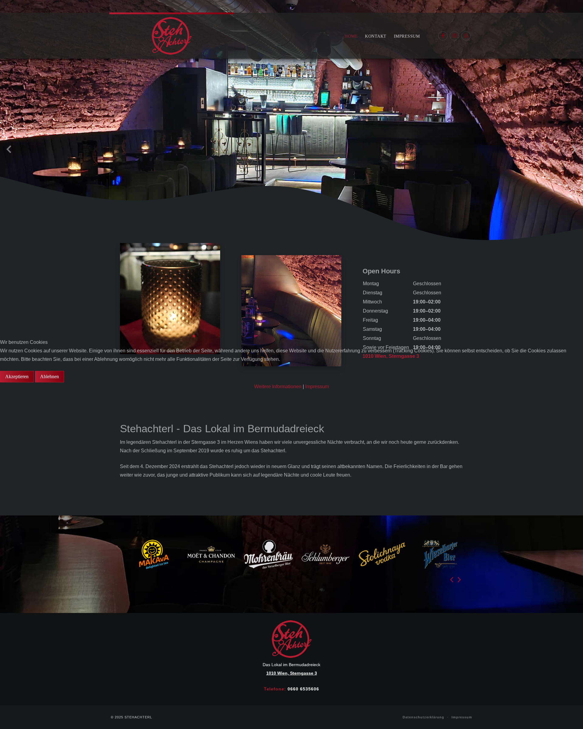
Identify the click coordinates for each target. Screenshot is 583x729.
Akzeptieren (17, 376)
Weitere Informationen (278, 386)
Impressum (317, 386)
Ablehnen (49, 376)
